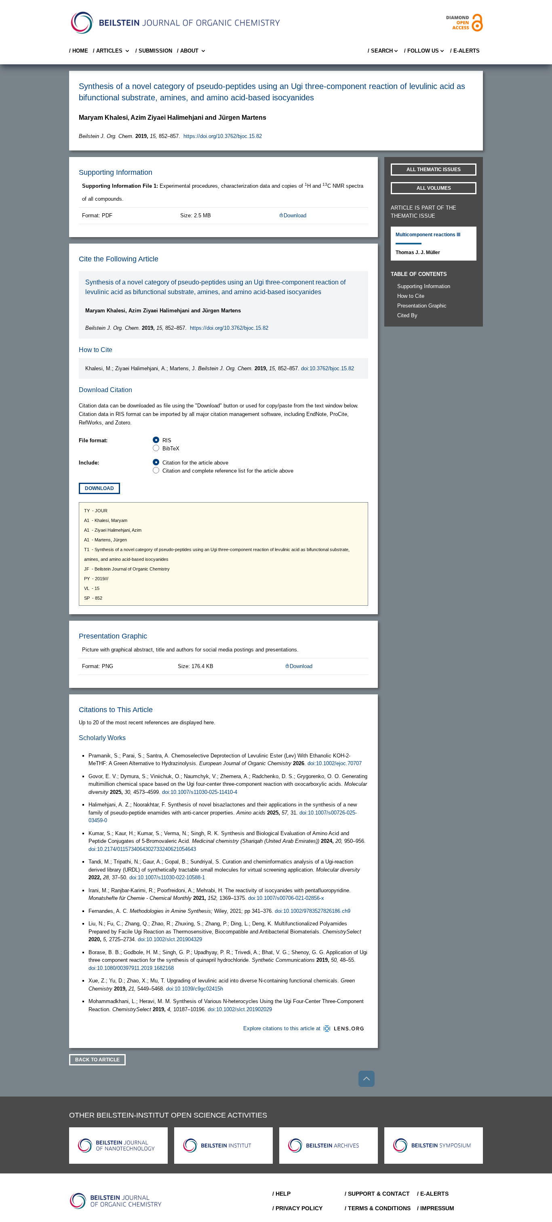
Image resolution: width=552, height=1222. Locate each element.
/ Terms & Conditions (378, 1208)
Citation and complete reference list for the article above (227, 471)
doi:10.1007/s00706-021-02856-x (286, 898)
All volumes (434, 188)
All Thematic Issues (434, 169)
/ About (187, 51)
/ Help (281, 1193)
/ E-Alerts (465, 51)
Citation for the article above (195, 463)
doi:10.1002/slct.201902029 (240, 1009)
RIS (166, 440)
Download (295, 215)
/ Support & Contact (377, 1193)
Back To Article (97, 1060)
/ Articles (107, 51)
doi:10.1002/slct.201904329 (170, 939)
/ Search (380, 51)
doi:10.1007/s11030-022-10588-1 (167, 877)
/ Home (78, 51)
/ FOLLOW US (421, 51)
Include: (89, 463)
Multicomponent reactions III (428, 235)
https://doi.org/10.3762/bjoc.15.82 (222, 136)
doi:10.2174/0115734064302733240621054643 (142, 849)
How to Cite (410, 296)
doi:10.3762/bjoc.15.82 (327, 368)
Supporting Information (423, 286)
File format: (93, 440)
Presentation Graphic (422, 306)
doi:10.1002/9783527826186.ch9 (312, 911)
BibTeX (170, 449)
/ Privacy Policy (297, 1208)
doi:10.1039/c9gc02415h (194, 989)
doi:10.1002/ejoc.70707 (335, 763)
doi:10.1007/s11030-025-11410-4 (199, 792)
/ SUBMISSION (153, 51)
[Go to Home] (116, 1201)
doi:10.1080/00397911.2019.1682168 (131, 968)
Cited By (407, 315)
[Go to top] (366, 1079)
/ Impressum (435, 1208)
